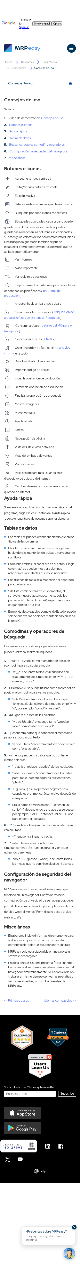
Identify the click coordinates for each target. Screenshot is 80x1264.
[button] (48, 1235)
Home (8, 62)
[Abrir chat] (69, 1253)
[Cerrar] (74, 1227)
